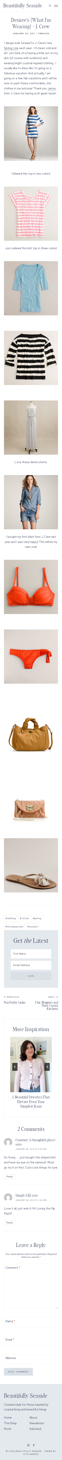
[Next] (47, 1067)
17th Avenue (31, 1454)
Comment (12, 1267)
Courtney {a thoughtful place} (36, 1140)
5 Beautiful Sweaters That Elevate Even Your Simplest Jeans (31, 1101)
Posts (7, 1429)
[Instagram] (28, 1445)
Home (8, 1417)
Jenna (52, 88)
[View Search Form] (50, 5)
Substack (35, 1429)
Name (10, 1321)
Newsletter (36, 1423)
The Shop (10, 1423)
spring (37, 918)
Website (10, 1358)
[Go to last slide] (15, 1067)
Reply (9, 1176)
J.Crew (24, 918)
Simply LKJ (23, 1195)
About (33, 1417)
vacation (32, 926)
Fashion (44, 33)
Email (9, 1339)
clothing (10, 918)
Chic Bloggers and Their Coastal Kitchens (46, 1003)
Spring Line (11, 48)
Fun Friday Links (14, 1000)
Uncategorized (14, 926)
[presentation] (31, 1064)
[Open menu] (56, 5)
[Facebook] (33, 1445)
